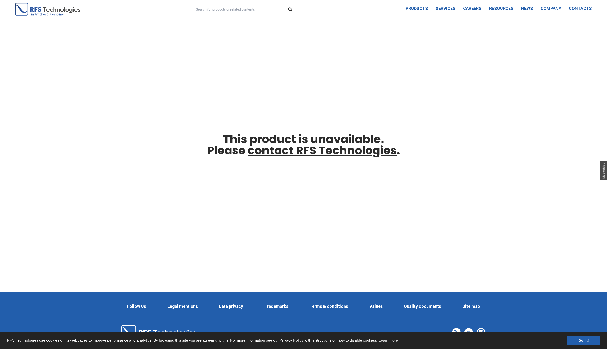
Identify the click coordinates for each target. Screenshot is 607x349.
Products (417, 8)
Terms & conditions (328, 306)
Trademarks (276, 306)
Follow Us (136, 306)
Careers (472, 8)
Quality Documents (422, 306)
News (527, 8)
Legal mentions (182, 306)
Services (445, 8)
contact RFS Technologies (322, 150)
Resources (501, 8)
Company (551, 8)
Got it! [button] (584, 340)
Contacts (580, 8)
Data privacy (231, 306)
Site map (471, 306)
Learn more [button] (388, 340)
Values (376, 306)
